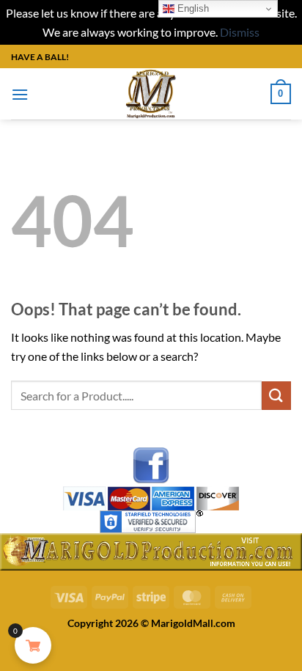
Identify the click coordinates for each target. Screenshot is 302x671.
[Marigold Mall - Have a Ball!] (151, 94)
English (191, 8)
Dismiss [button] (239, 32)
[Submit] (276, 395)
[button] (20, 94)
